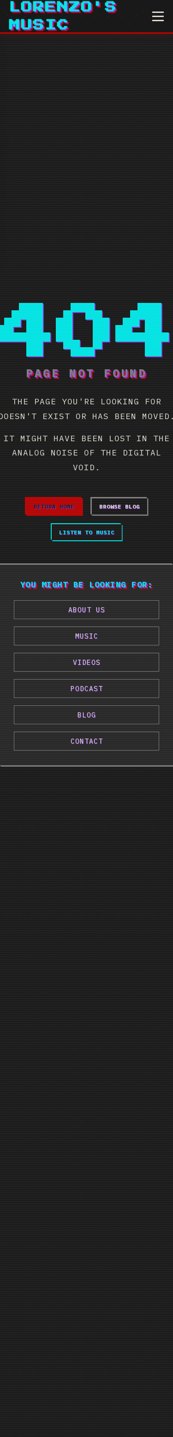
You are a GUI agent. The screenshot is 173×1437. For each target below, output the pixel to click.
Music (86, 636)
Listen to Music (86, 532)
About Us (86, 609)
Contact (87, 741)
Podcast (87, 688)
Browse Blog (119, 506)
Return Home (54, 506)
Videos (87, 662)
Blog (87, 714)
